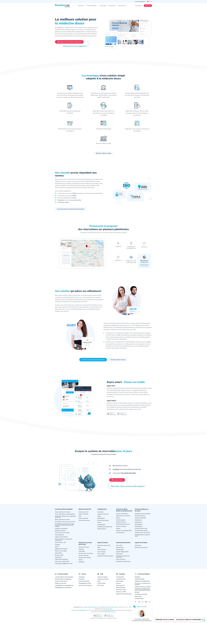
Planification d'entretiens (123, 524)
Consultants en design (85, 557)
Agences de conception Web (123, 530)
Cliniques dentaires (140, 515)
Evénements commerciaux (123, 561)
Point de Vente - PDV (60, 542)
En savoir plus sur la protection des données (70, 209)
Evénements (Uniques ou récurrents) (123, 556)
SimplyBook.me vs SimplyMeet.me (64, 585)
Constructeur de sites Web (62, 532)
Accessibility (138, 596)
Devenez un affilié (121, 591)
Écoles (99, 516)
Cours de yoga (101, 551)
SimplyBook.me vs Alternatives (63, 587)
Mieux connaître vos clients (62, 519)
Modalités (137, 577)
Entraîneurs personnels (103, 545)
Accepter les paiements (61, 528)
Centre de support (102, 577)
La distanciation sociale (141, 530)
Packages (57, 544)
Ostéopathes (138, 520)
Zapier (56, 546)
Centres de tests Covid (141, 528)
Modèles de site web (60, 583)
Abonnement (58, 553)
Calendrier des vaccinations (142, 532)
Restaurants (119, 553)
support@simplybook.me (82, 610)
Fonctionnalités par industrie (63, 512)
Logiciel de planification (61, 537)
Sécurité (137, 592)
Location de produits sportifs (105, 556)
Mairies (118, 518)
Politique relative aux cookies (143, 586)
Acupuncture (138, 522)
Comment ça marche (103, 579)
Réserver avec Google (61, 551)
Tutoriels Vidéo (101, 583)
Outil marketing (59, 535)
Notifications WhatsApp (61, 559)
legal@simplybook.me (109, 610)
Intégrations (58, 557)
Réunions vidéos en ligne (103, 153)
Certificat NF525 (139, 598)
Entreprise (81, 579)
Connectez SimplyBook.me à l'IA (63, 563)
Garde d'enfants (101, 529)
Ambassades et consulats (123, 515)
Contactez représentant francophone (93, 359)
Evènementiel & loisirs (123, 542)
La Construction (120, 532)
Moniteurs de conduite (141, 547)
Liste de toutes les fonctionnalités (64, 577)
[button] (81, 5)
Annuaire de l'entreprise (85, 585)
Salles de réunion (121, 559)
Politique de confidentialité (142, 581)
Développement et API (85, 583)
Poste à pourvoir (120, 585)
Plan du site (100, 585)
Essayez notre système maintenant (70, 42)
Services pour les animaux (86, 553)
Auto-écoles (138, 545)
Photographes (120, 549)
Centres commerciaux (122, 513)
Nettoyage (81, 562)
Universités (100, 512)
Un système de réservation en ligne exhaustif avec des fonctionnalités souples (64, 525)
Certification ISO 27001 (141, 594)
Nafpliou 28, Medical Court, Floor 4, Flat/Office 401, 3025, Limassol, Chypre (101, 607)
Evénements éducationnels (104, 526)
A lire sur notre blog (118, 250)
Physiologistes (139, 524)
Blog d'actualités (120, 587)
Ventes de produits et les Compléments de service (65, 516)
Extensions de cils (83, 512)
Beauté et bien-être (85, 509)
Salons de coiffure (83, 514)
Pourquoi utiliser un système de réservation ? (63, 539)
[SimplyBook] (62, 5)
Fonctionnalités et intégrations (63, 579)
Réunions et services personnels (85, 543)
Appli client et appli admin (62, 561)
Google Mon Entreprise (61, 548)
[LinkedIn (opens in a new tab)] (143, 602)
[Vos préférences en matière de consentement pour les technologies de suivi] (204, 620)
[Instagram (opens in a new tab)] (150, 602)
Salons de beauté (83, 518)
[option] (82, 253)
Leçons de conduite (141, 542)
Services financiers (121, 522)
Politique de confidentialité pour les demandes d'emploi (142, 589)
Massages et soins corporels (142, 513)
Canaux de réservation (61, 581)
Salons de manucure (84, 520)
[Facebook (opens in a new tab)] (136, 602)
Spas (80, 516)
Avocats (118, 528)
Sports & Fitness (102, 542)
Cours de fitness (101, 549)
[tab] (118, 247)
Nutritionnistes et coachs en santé (142, 535)
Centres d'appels (120, 520)
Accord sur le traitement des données (142, 583)
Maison (81, 559)
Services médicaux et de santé (141, 510)
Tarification (103, 5)
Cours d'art (119, 545)
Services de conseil (84, 547)
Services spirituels (84, 555)
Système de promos (60, 530)
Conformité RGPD (139, 579)
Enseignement (102, 509)
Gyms (98, 547)
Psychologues (138, 526)
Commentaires (120, 577)
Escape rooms (120, 547)
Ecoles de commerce (103, 514)
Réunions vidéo (59, 555)
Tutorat (99, 522)
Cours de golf (101, 553)
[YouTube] (147, 602)
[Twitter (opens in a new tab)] (140, 602)
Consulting (82, 551)
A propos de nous (121, 579)
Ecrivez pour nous (121, 589)
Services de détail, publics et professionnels (124, 510)
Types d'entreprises (84, 581)
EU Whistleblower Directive (110, 611)
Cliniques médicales (140, 518)
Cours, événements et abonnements (65, 514)
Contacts (118, 583)
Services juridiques (121, 526)
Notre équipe (119, 581)
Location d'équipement (122, 551)
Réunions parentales (103, 520)
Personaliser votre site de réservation (65, 521)
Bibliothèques (101, 518)
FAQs (98, 581)
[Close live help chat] (146, 606)
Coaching (81, 549)
